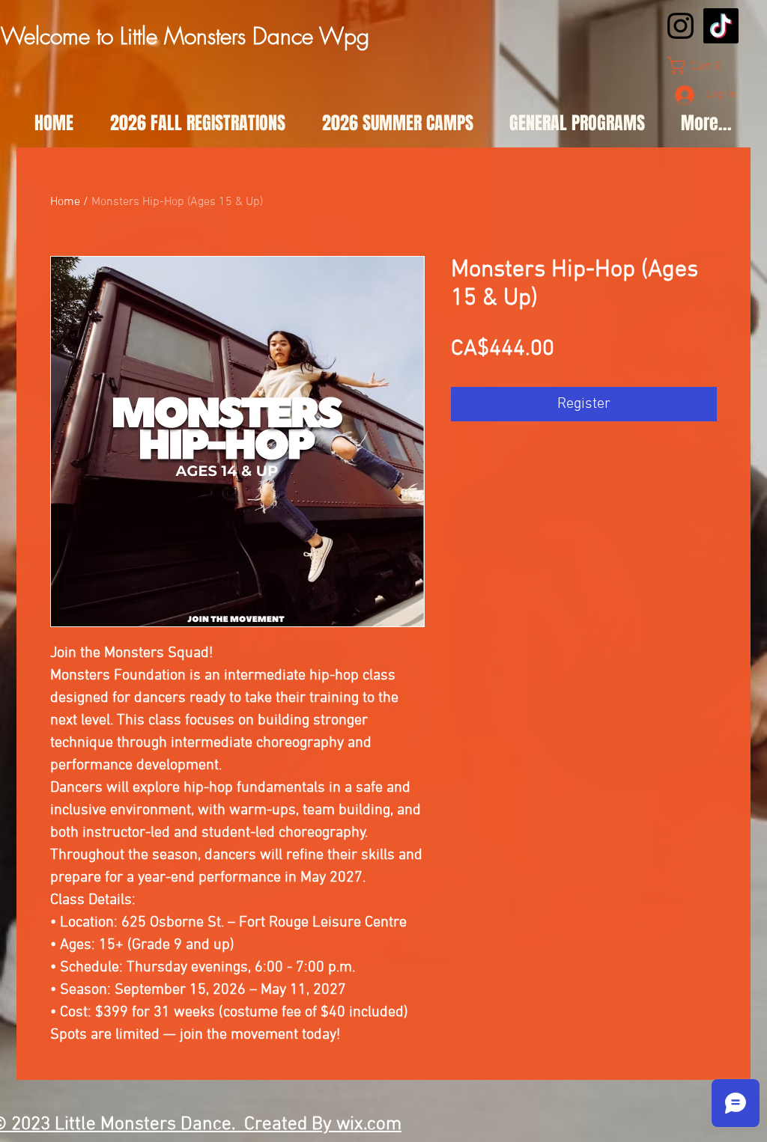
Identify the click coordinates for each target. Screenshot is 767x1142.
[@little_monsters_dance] (680, 25)
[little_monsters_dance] (721, 25)
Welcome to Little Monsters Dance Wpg (185, 36)
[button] (700, 65)
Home (65, 202)
